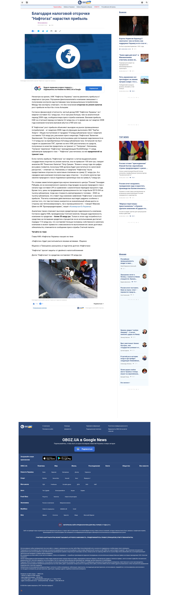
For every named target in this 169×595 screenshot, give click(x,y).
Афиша (44, 515)
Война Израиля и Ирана (84, 7)
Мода (76, 515)
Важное (122, 12)
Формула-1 (87, 478)
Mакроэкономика (65, 503)
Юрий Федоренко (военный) (128, 266)
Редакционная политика (40, 308)
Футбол (44, 478)
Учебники (54, 484)
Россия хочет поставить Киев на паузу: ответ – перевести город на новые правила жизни (129, 290)
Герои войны (57, 7)
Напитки (56, 496)
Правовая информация (93, 426)
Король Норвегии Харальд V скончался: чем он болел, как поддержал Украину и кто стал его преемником (133, 41)
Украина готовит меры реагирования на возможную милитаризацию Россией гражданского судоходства (132, 193)
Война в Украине (69, 7)
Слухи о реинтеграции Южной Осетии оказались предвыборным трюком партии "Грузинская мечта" (133, 173)
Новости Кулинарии (71, 496)
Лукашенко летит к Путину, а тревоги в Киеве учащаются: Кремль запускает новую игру (130, 277)
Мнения (122, 254)
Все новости (143, 466)
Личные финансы (42, 23)
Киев (43, 472)
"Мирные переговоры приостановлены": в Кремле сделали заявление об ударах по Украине (132, 206)
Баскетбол (56, 478)
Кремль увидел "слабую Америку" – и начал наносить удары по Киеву (130, 332)
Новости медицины (48, 509)
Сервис (83, 490)
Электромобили (60, 490)
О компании (46, 426)
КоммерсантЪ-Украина (80, 206)
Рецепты (45, 496)
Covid (74, 509)
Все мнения (125, 383)
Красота (66, 515)
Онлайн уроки (67, 484)
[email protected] (43, 580)
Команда (67, 426)
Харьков (53, 472)
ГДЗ (43, 484)
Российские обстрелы (109, 7)
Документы (67, 429)
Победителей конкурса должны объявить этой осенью (126, 86)
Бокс (76, 478)
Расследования (94, 466)
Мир (56, 466)
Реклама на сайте (47, 429)
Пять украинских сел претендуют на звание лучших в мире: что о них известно (128, 79)
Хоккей (67, 478)
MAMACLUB (63, 509)
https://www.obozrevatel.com (85, 548)
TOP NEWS (124, 137)
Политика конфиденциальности (118, 426)
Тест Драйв (45, 490)
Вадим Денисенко (125, 282)
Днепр (77, 472)
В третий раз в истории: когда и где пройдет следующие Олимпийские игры (130, 359)
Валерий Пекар (125, 377)
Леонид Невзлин (125, 337)
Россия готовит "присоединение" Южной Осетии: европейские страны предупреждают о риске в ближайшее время (133, 165)
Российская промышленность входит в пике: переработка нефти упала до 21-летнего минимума (128, 261)
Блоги (108, 466)
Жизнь (73, 466)
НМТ (95, 484)
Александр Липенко (126, 363)
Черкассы (88, 472)
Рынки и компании (48, 503)
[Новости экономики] (80, 308)
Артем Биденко (125, 350)
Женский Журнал (89, 515)
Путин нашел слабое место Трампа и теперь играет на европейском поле (129, 372)
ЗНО (87, 484)
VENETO (96, 7)
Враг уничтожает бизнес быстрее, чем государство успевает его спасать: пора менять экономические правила (130, 345)
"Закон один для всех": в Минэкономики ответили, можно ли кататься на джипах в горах (129, 57)
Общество (126, 466)
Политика (41, 466)
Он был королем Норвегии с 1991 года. (131, 46)
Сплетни (55, 515)
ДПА (78, 484)
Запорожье (65, 472)
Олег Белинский (125, 295)
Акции (73, 490)
